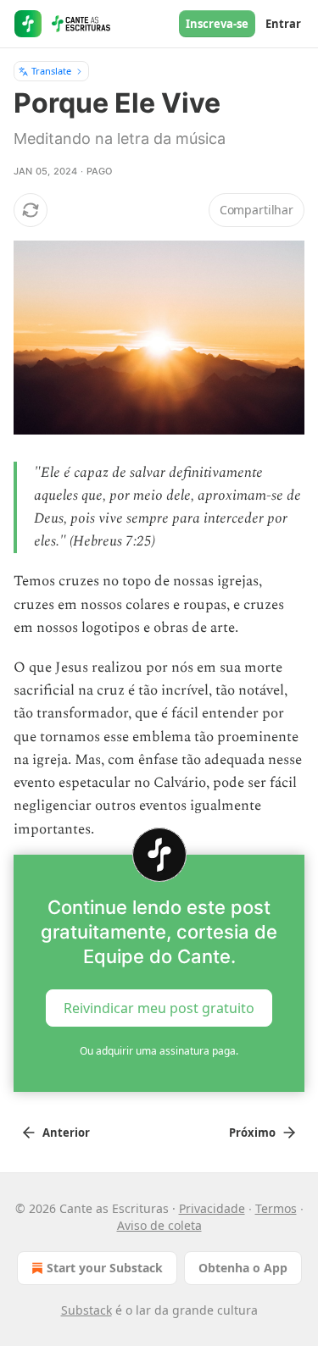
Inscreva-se (217, 23)
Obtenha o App (242, 1268)
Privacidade (212, 1208)
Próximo (252, 1132)
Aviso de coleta (159, 1225)
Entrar (283, 23)
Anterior (66, 1132)
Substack (86, 1310)
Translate (51, 70)
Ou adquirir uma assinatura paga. (159, 1051)
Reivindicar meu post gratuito (159, 1007)
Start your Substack (105, 1268)
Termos (276, 1208)
